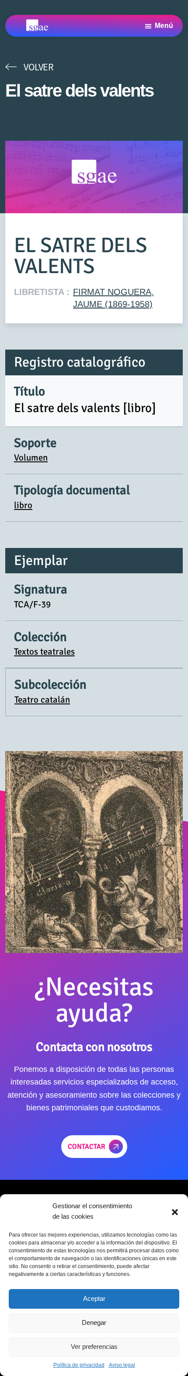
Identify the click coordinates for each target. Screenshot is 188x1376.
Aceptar (94, 1298)
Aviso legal (122, 1365)
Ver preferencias (94, 1346)
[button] (175, 1211)
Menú (164, 25)
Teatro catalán (42, 699)
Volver (38, 67)
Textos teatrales (44, 651)
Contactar (86, 1146)
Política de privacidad (78, 1365)
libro (23, 505)
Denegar (94, 1322)
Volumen (31, 457)
